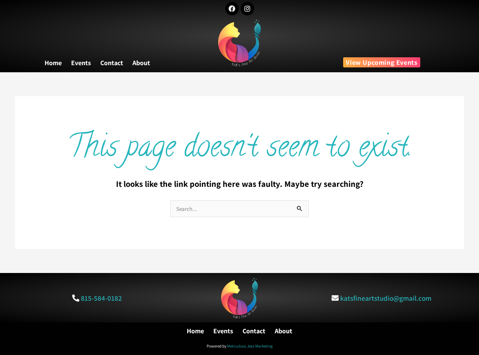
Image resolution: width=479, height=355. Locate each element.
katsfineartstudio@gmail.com (385, 298)
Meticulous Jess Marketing (250, 346)
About (141, 63)
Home (53, 63)
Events (81, 63)
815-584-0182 (101, 298)
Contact (111, 63)
